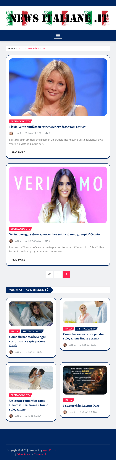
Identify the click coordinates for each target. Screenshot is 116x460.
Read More (18, 152)
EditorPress (23, 454)
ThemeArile (40, 454)
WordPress (49, 450)
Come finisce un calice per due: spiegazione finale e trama (84, 336)
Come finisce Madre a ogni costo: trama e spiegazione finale (27, 341)
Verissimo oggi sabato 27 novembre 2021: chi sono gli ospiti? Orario (54, 234)
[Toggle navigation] (58, 36)
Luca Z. (18, 133)
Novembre (33, 48)
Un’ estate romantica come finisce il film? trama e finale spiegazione (28, 405)
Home (11, 48)
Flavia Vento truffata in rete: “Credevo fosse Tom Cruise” (47, 127)
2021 (21, 48)
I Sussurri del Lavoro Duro (81, 405)
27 (43, 48)
